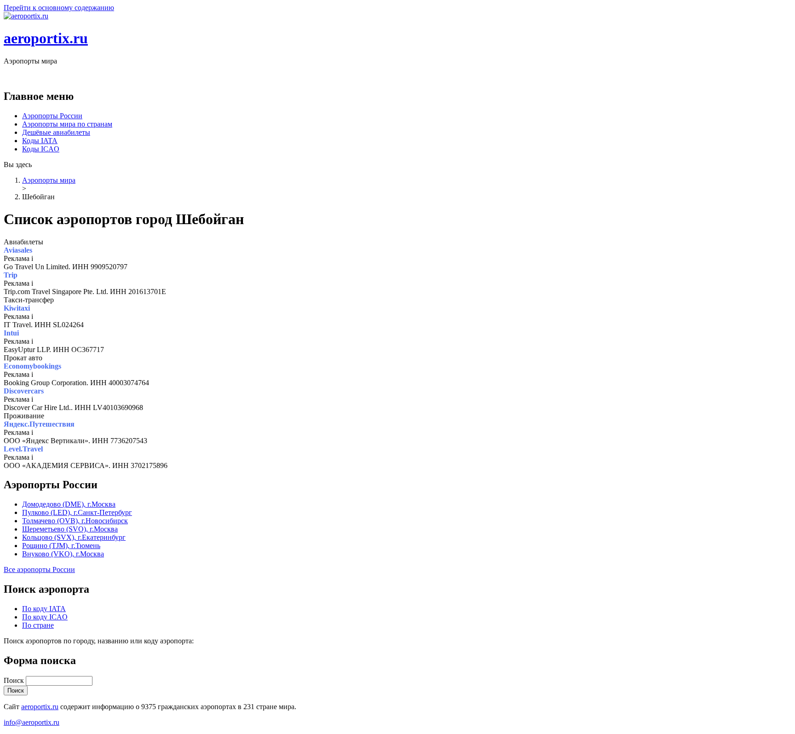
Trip (10, 275)
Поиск (15, 680)
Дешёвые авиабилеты (56, 132)
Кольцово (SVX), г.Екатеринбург (74, 537)
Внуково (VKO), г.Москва (63, 554)
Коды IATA (40, 140)
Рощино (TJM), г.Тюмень (61, 545)
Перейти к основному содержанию (59, 8)
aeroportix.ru (46, 38)
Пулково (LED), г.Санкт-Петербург (77, 512)
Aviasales (18, 250)
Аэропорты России (52, 116)
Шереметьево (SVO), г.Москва (70, 529)
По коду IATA (44, 609)
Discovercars (24, 391)
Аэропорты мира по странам (67, 124)
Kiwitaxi (17, 308)
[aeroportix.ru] (26, 16)
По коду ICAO (45, 617)
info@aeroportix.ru (31, 722)
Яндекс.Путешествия (39, 424)
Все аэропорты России (39, 569)
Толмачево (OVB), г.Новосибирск (75, 521)
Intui (11, 333)
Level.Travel (23, 449)
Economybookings (32, 366)
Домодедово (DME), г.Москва (68, 504)
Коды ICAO (40, 149)
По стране (38, 625)
